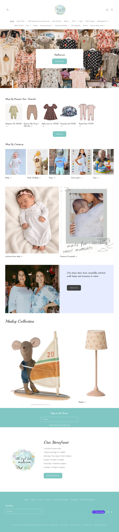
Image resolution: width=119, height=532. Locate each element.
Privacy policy (64, 525)
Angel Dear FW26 (86, 123)
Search (26, 500)
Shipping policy (87, 525)
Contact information (100, 525)
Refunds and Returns (87, 500)
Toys (94, 178)
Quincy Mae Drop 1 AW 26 (31, 124)
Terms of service (75, 525)
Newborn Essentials (67, 256)
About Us (74, 288)
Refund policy (53, 525)
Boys (51, 178)
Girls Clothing (32, 178)
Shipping (74, 500)
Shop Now (59, 61)
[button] (7, 9)
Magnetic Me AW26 (13, 123)
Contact (40, 500)
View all (59, 134)
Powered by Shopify (41, 525)
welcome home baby (12, 256)
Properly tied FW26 (68, 123)
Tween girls (75, 178)
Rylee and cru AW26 (50, 123)
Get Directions (53, 475)
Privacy (47, 500)
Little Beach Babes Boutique (26, 525)
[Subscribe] (76, 419)
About (33, 500)
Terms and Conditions (61, 500)
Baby (7, 178)
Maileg (81, 402)
